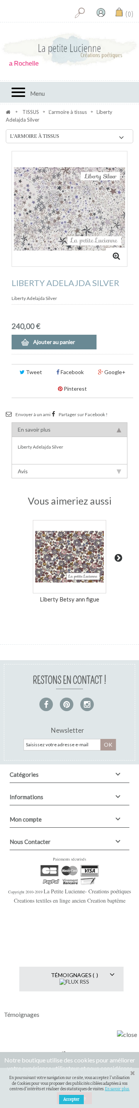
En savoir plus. (117, 1089)
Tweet (33, 372)
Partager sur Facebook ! (83, 414)
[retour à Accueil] (8, 112)
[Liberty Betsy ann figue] (69, 556)
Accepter (71, 1099)
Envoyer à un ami (33, 414)
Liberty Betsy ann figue (69, 599)
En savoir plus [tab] (34, 429)
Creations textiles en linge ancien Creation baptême (69, 900)
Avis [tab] (23, 471)
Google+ (114, 372)
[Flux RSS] (74, 981)
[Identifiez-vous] (100, 12)
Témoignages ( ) (74, 975)
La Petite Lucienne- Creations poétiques (87, 891)
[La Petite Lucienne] (69, 49)
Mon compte (26, 819)
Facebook (71, 372)
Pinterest (75, 388)
